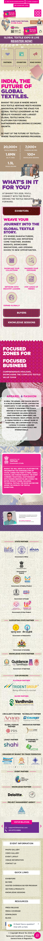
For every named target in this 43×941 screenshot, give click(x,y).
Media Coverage (13, 911)
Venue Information (14, 860)
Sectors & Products (14, 889)
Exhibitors (10, 879)
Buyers (8, 882)
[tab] (21, 211)
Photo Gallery (12, 850)
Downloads (11, 914)
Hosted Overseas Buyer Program (21, 885)
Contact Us (10, 863)
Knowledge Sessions (15, 892)
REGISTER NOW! (21, 41)
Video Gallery (12, 853)
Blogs (8, 918)
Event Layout (11, 857)
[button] (2, 56)
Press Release (12, 907)
